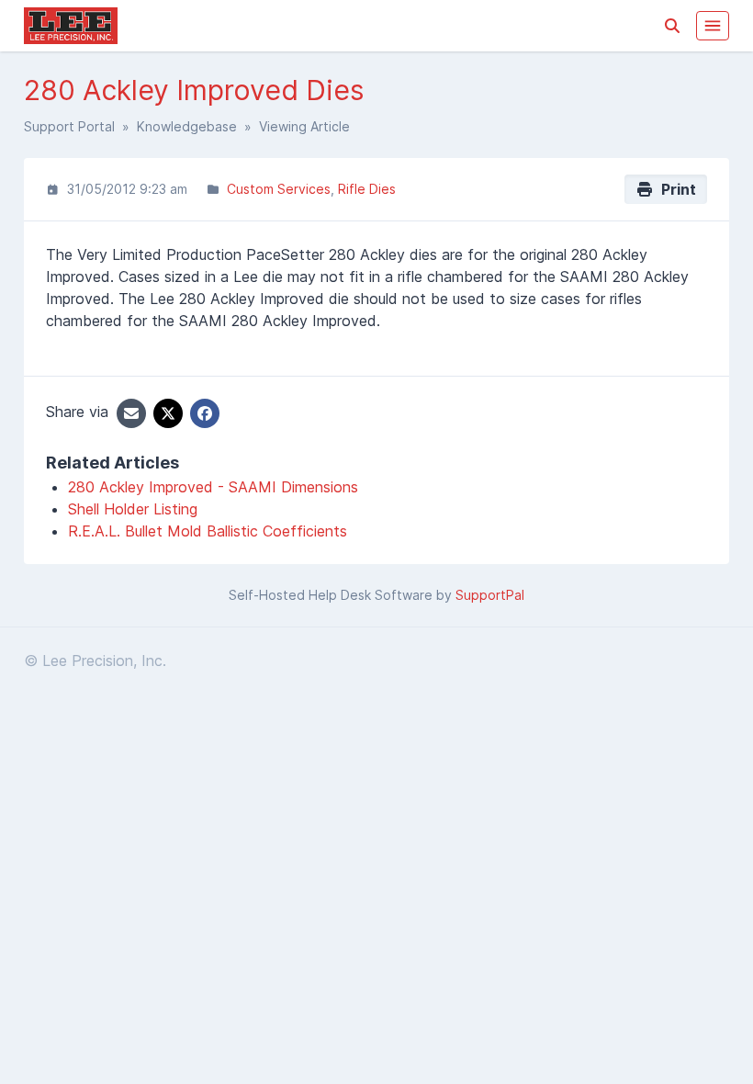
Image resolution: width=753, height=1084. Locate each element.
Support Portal (69, 126)
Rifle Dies (367, 189)
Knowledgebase (187, 126)
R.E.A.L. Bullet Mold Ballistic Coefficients (207, 531)
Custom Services (279, 189)
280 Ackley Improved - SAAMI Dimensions (213, 487)
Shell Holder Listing (132, 509)
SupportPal (489, 595)
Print (675, 189)
